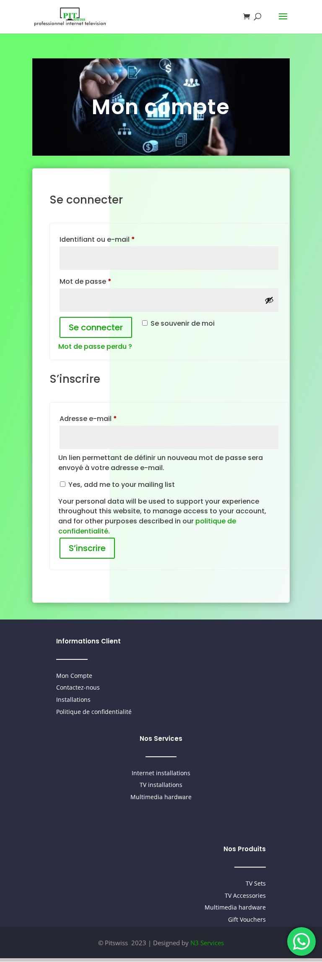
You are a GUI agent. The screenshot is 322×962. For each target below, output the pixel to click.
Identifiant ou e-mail (116, 239)
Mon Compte (74, 676)
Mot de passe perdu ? (95, 346)
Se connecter (96, 327)
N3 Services (207, 942)
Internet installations (161, 773)
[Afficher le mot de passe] (269, 300)
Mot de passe (105, 281)
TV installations (161, 785)
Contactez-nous (78, 687)
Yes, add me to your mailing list (121, 484)
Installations (73, 699)
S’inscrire (87, 548)
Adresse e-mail (107, 418)
